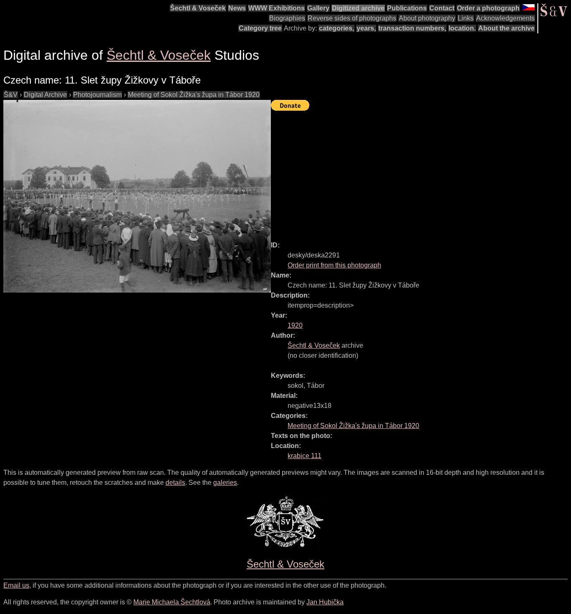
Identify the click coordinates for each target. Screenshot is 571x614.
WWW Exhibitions (276, 8)
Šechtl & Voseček (198, 8)
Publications (407, 8)
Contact (441, 8)
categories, (336, 28)
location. (462, 28)
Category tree (260, 28)
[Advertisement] (421, 172)
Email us (16, 585)
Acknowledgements (505, 18)
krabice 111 (304, 455)
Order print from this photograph (334, 265)
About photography (427, 18)
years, (366, 28)
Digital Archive (45, 94)
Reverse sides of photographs (352, 18)
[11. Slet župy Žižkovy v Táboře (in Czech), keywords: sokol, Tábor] (137, 196)
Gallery (318, 8)
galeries (225, 482)
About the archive (506, 28)
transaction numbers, (412, 28)
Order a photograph (488, 8)
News (237, 8)
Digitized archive (358, 8)
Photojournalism (97, 94)
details (175, 482)
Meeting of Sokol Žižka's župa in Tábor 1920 (194, 94)
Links (466, 18)
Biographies (287, 18)
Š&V (11, 94)
